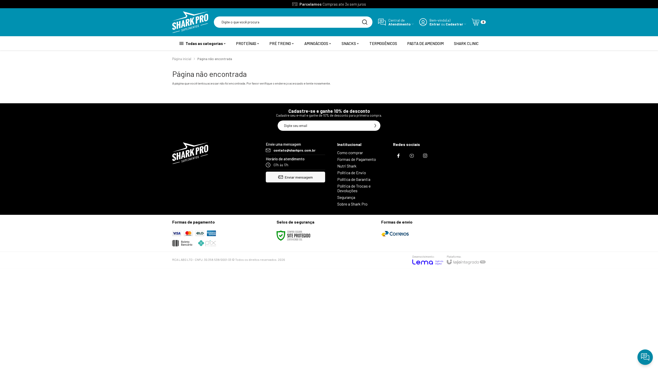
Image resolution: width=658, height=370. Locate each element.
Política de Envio (351, 172)
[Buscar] (365, 22)
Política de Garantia (353, 179)
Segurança (346, 197)
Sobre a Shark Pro (352, 203)
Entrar (434, 24)
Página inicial (181, 59)
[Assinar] (375, 126)
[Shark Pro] (190, 22)
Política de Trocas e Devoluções (354, 188)
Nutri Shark (347, 165)
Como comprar (350, 152)
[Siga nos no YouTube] (411, 155)
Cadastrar (454, 24)
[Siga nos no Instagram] (425, 155)
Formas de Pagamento (356, 159)
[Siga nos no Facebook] (398, 155)
